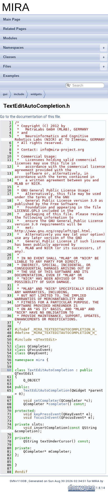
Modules (10, 38)
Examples (11, 76)
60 (6, 370)
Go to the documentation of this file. (30, 117)
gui (5, 94)
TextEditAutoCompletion (51, 370)
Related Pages (14, 29)
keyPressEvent (47, 414)
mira (40, 360)
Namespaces (13, 48)
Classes (9, 57)
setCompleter (46, 401)
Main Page (11, 19)
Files (7, 66)
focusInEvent (46, 417)
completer (57, 404)
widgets (36, 94)
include (19, 94)
